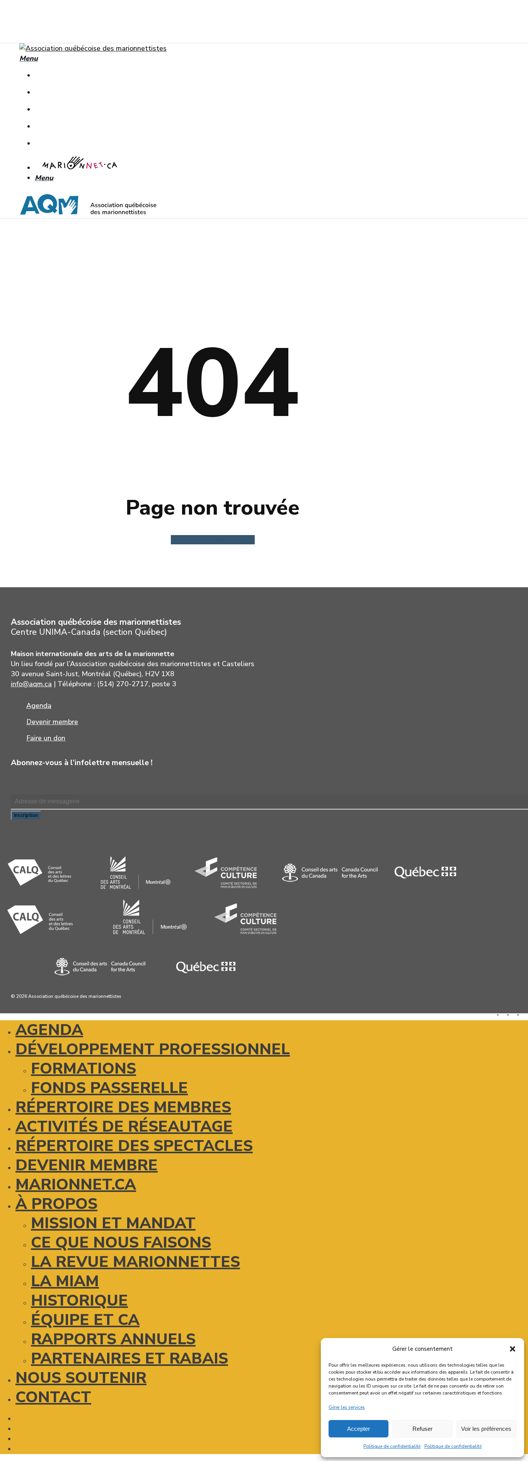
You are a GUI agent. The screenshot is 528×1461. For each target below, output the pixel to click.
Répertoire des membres (123, 1107)
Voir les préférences (486, 1428)
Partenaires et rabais (129, 1358)
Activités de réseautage (124, 1126)
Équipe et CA (85, 1319)
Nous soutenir (80, 1377)
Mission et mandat (113, 1223)
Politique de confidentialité (392, 1446)
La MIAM (65, 1281)
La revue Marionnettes (135, 1261)
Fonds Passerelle (109, 1087)
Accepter (358, 1428)
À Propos (56, 1203)
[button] (512, 1349)
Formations (83, 1068)
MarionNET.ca (75, 1184)
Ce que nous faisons (121, 1242)
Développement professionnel (152, 1049)
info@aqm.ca (31, 684)
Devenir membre (86, 1165)
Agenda (49, 1029)
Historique (79, 1300)
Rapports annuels (113, 1339)
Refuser (422, 1428)
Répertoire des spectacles (134, 1145)
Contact (53, 1397)
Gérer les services (347, 1407)
